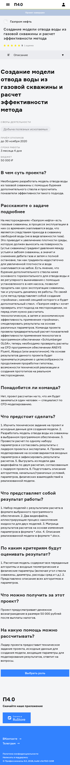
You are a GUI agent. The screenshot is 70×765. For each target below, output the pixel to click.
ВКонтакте (10, 738)
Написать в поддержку (15, 757)
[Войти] (60, 4)
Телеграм (9, 743)
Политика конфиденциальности (20, 753)
